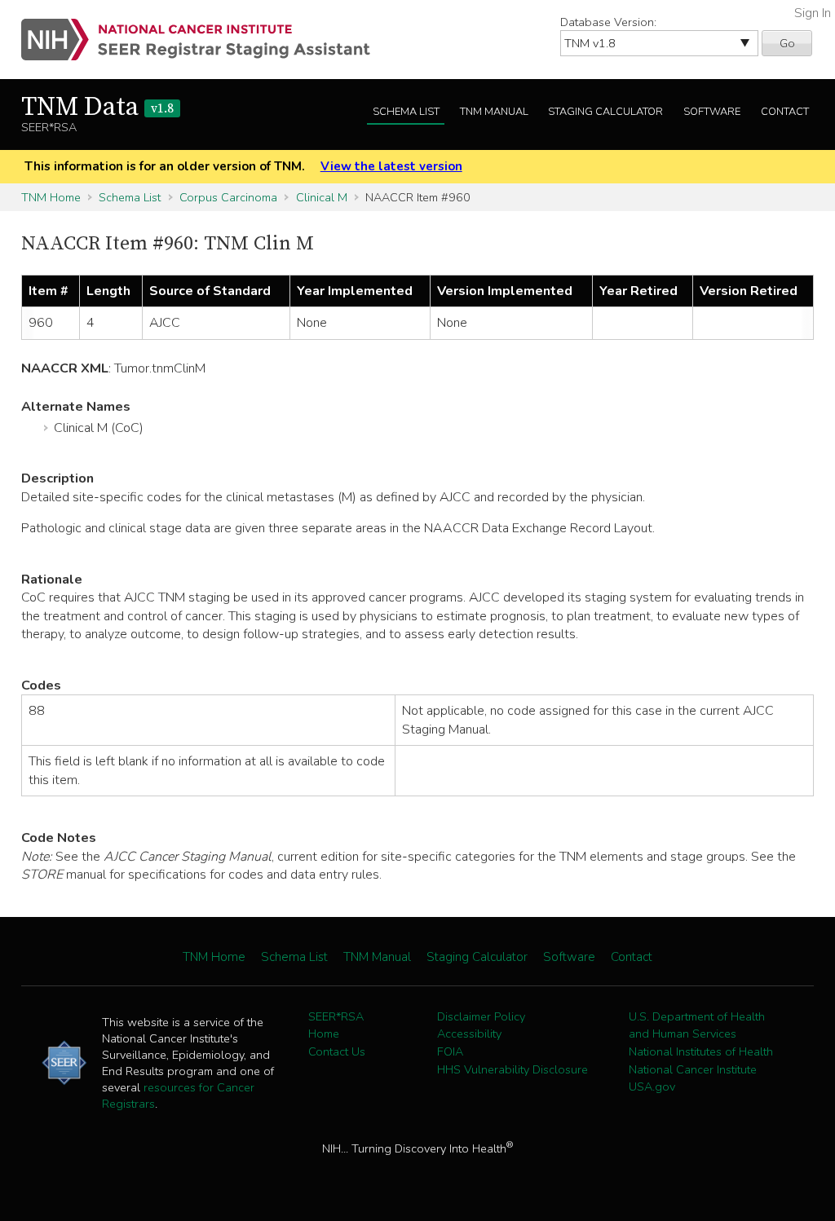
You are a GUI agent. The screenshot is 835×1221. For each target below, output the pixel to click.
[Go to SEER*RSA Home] (205, 39)
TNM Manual (494, 111)
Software (711, 111)
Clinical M (321, 197)
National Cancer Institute (693, 1069)
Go (787, 43)
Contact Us (336, 1051)
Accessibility (469, 1033)
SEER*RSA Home (336, 1025)
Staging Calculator (605, 111)
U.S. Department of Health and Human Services (697, 1025)
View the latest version (391, 166)
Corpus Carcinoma (228, 197)
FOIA (450, 1051)
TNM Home (51, 197)
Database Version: (608, 22)
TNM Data (97, 107)
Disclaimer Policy (481, 1016)
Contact (785, 111)
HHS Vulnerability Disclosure (512, 1069)
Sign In (812, 13)
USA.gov (652, 1086)
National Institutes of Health (701, 1051)
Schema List (406, 111)
